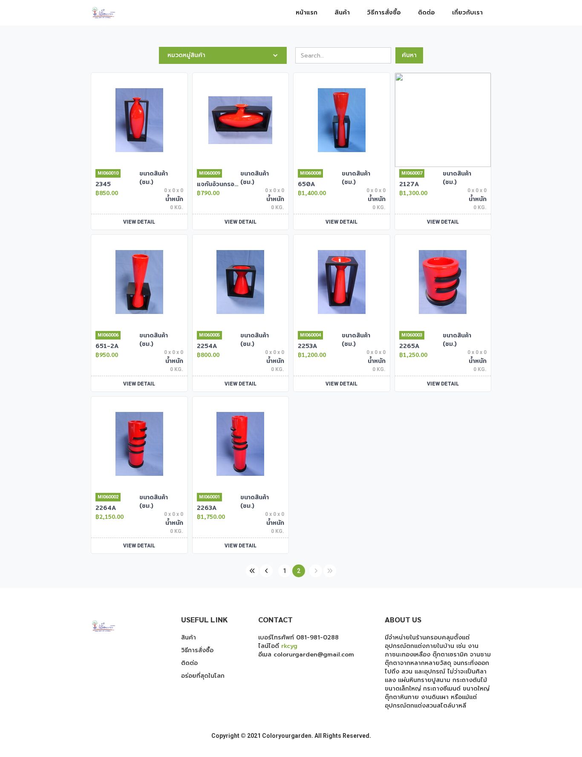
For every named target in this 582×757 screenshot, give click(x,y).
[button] (223, 55)
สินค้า (342, 12)
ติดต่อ (426, 12)
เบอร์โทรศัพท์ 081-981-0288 (298, 637)
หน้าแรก (306, 12)
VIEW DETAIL (139, 222)
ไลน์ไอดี (277, 646)
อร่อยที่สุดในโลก (203, 676)
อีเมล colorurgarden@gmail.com (306, 654)
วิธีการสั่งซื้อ (384, 12)
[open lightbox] (139, 120)
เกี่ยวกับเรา (467, 12)
